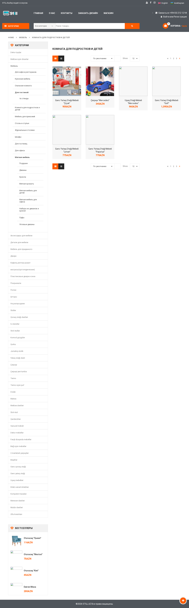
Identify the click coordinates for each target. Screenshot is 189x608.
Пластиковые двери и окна (22, 276)
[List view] (61, 58)
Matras (13, 399)
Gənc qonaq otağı (18, 467)
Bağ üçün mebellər (18, 446)
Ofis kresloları (16, 514)
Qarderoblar (15, 419)
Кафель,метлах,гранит (20, 263)
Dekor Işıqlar (15, 52)
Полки (13, 290)
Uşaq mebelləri (16, 480)
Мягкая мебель (22, 157)
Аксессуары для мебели (21, 235)
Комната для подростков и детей (51, 37)
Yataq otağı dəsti (17, 358)
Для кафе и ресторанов (25, 72)
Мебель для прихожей (25, 116)
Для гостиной (21, 92)
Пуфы (21, 217)
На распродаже (17, 303)
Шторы (13, 297)
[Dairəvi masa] (16, 589)
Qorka (13, 344)
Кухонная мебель (22, 79)
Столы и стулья (22, 123)
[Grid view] (55, 58)
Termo (13, 378)
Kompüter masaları (18, 494)
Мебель (23, 37)
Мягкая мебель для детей (28, 191)
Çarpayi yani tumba (18, 371)
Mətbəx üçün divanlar (19, 59)
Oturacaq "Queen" (32, 538)
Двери (13, 256)
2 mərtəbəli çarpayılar (19, 453)
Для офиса (20, 150)
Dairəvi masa (30, 587)
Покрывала (15, 283)
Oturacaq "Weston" (33, 554)
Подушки (23, 163)
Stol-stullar (15, 331)
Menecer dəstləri (17, 501)
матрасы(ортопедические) (22, 269)
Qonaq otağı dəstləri (19, 317)
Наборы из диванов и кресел (29, 209)
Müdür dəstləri (16, 507)
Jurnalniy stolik (16, 351)
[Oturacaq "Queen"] (16, 540)
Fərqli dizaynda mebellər (20, 439)
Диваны (23, 170)
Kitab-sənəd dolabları (19, 487)
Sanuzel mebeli (17, 426)
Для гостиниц (21, 144)
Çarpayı (13, 365)
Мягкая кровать (26, 184)
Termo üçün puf (17, 385)
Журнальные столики (25, 130)
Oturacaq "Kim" (31, 570)
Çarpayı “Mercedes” (100, 100)
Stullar (13, 310)
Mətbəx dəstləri (17, 405)
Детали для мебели (19, 242)
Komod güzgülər (17, 337)
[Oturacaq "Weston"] (16, 556)
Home (11, 37)
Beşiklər (13, 460)
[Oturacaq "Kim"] (16, 573)
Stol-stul (14, 412)
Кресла (22, 177)
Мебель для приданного (21, 249)
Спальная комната (23, 86)
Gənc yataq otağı (17, 473)
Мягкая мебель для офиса (28, 200)
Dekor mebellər (16, 433)
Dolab (13, 392)
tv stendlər (14, 324)
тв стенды (24, 98)
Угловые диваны (27, 224)
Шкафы (18, 137)
